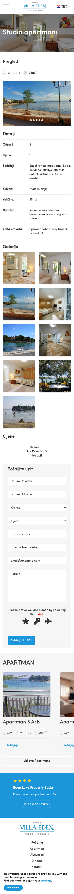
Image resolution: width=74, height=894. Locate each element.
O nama (37, 861)
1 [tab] (31, 120)
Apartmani (37, 848)
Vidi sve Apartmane (37, 760)
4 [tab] (39, 120)
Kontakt (37, 867)
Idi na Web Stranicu (37, 804)
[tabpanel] (37, 103)
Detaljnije (12, 745)
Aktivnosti (37, 854)
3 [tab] (37, 120)
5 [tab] (42, 120)
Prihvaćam (13, 888)
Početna (37, 842)
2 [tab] (34, 120)
